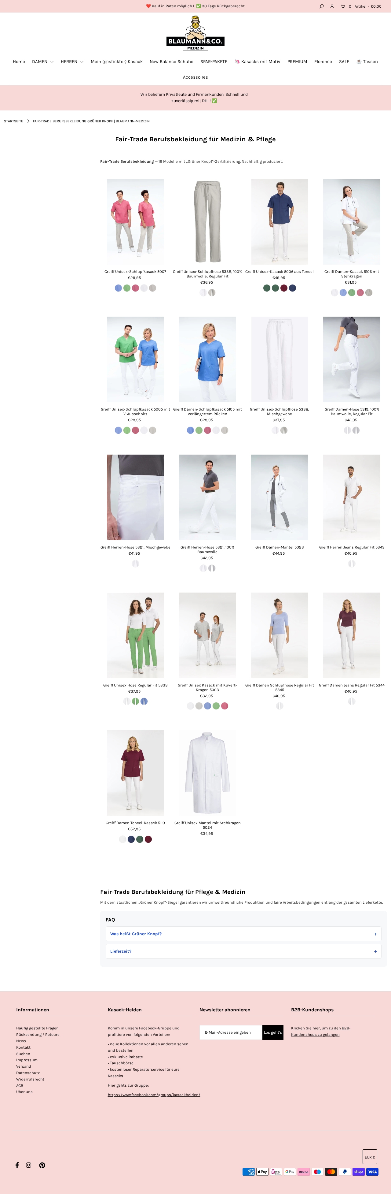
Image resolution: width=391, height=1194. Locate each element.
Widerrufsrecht (30, 1079)
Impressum (27, 1060)
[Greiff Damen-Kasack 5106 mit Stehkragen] (351, 222)
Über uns (24, 1091)
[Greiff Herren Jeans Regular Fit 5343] (351, 497)
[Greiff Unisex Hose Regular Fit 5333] (135, 635)
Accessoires (195, 77)
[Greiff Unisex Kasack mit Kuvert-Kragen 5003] (207, 635)
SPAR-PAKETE (213, 61)
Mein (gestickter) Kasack (117, 61)
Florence (323, 61)
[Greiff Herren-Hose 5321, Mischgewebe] (135, 497)
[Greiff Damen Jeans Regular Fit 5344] (351, 635)
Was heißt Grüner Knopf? (136, 933)
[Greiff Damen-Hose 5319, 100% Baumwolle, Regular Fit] (351, 359)
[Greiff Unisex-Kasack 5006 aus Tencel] (279, 222)
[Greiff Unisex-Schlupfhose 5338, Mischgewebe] (279, 359)
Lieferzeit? (120, 951)
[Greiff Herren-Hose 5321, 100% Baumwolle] (207, 497)
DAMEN (40, 61)
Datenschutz (28, 1072)
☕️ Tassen (367, 61)
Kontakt (23, 1047)
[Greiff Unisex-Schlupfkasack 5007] (135, 222)
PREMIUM (297, 61)
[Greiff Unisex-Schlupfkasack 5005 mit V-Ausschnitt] (135, 359)
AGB (19, 1085)
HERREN (70, 61)
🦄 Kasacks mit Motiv (257, 61)
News (21, 1041)
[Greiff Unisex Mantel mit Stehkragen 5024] (207, 773)
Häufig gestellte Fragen (37, 1028)
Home (19, 61)
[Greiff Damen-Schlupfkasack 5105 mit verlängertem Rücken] (207, 359)
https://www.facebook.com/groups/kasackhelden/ (154, 1094)
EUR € (370, 1157)
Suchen (23, 1053)
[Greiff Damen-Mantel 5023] (279, 497)
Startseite (13, 121)
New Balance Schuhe (171, 61)
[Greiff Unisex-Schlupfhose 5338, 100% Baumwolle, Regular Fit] (207, 222)
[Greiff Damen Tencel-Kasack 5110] (135, 773)
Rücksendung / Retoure (38, 1034)
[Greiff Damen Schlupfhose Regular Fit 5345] (279, 635)
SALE (344, 61)
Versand (23, 1066)
